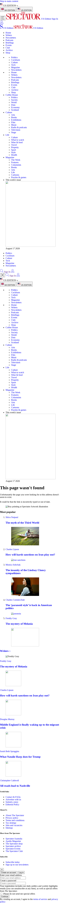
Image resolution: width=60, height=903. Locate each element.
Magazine (15, 67)
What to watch (17, 140)
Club (8, 48)
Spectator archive (13, 846)
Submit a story (12, 802)
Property (15, 147)
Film (13, 122)
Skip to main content (9, 1)
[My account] (1, 23)
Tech (13, 65)
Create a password (8, 880)
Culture (14, 62)
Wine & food (17, 142)
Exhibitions (16, 120)
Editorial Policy (12, 804)
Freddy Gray (11, 618)
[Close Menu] (2, 275)
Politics (14, 57)
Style (13, 152)
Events (9, 45)
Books (14, 117)
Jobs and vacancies (14, 825)
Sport (13, 150)
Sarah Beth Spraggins (9, 751)
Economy (15, 107)
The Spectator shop (14, 843)
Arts (13, 115)
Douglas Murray (7, 719)
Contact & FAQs (13, 797)
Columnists (16, 165)
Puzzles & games (18, 177)
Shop (8, 53)
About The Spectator (15, 815)
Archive (9, 50)
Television (15, 130)
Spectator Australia (14, 838)
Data (13, 105)
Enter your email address (11, 875)
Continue (4, 897)
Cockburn (15, 60)
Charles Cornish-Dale (15, 600)
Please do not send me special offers (19, 894)
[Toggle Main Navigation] (3, 18)
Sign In (55, 19)
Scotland (15, 110)
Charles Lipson (12, 549)
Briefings (10, 43)
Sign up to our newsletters (17, 864)
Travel (14, 145)
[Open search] (1, 272)
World (14, 102)
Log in (21, 872)
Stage (13, 132)
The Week (15, 160)
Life (7, 135)
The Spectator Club (14, 851)
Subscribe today (13, 862)
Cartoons (15, 175)
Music (14, 125)
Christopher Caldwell (9, 780)
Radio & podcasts (19, 127)
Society (14, 100)
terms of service (40, 899)
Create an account (8, 872)
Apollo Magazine (13, 841)
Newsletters (11, 38)
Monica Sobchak (13, 565)
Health (14, 155)
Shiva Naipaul (12, 517)
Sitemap (9, 828)
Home (8, 33)
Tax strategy (11, 823)
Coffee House (12, 95)
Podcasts (9, 40)
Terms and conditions (15, 820)
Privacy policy (12, 818)
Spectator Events (13, 848)
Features (15, 162)
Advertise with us (13, 799)
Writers (9, 35)
